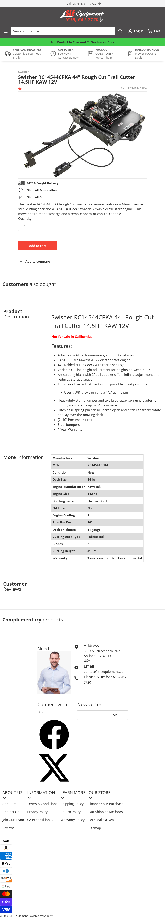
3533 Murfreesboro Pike (102, 651)
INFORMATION (41, 792)
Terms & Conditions (42, 804)
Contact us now (68, 57)
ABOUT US (12, 792)
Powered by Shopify (41, 916)
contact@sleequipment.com (105, 671)
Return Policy (71, 812)
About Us (9, 804)
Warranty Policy (73, 820)
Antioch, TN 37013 (97, 656)
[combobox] (68, 31)
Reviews (8, 828)
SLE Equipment (19, 916)
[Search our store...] (120, 31)
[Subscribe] (115, 715)
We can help (103, 57)
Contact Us (10, 812)
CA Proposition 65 (40, 820)
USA (87, 660)
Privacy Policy (37, 812)
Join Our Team (13, 820)
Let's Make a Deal (102, 820)
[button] (6, 31)
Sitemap (95, 828)
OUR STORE (99, 792)
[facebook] (54, 734)
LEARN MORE (73, 792)
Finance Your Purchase (106, 804)
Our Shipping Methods (106, 812)
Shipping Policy (72, 804)
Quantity (25, 218)
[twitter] (54, 768)
